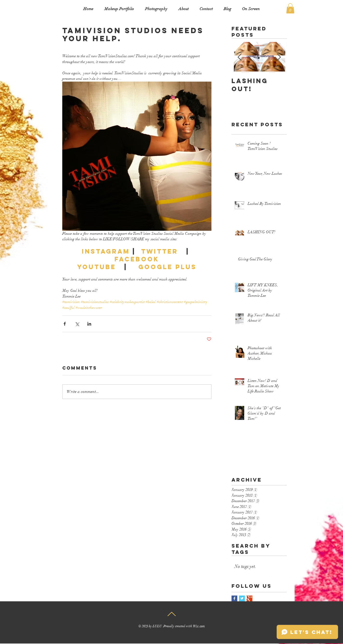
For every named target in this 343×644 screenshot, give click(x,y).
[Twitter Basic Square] (242, 598)
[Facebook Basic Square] (234, 598)
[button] (290, 8)
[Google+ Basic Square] (249, 598)
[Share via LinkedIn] (89, 323)
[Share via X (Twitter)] (77, 323)
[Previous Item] (239, 57)
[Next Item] (278, 57)
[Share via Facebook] (64, 323)
